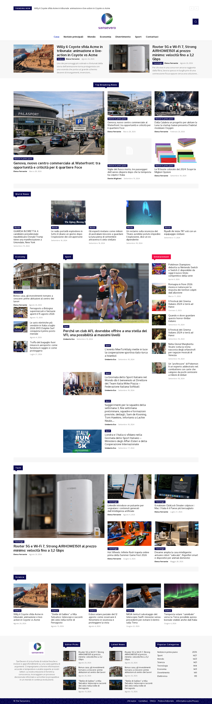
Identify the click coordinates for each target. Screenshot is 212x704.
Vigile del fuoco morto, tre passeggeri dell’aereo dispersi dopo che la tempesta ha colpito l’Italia (129, 172)
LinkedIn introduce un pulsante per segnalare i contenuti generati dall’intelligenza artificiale (126, 508)
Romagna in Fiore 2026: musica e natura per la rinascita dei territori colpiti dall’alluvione (182, 288)
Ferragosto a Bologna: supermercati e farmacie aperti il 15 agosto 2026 (42, 311)
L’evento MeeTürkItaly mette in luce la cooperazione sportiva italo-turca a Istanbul (126, 352)
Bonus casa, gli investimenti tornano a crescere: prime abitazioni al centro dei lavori (34, 298)
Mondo (17, 227)
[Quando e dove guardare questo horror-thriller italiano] (159, 319)
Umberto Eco (68, 339)
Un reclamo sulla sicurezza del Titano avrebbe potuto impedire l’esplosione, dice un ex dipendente (143, 235)
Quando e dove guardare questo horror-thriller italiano (181, 318)
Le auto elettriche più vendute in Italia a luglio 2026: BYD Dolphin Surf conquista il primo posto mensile (42, 328)
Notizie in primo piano (23, 159)
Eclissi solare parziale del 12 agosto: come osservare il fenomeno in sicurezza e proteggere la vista (103, 618)
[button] (195, 22)
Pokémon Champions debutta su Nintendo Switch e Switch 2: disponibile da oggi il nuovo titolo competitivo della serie (183, 270)
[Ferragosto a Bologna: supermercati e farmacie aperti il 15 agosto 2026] (20, 312)
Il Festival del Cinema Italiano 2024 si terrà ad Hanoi (180, 304)
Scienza (61, 59)
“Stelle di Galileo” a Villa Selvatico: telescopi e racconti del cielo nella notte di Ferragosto (67, 618)
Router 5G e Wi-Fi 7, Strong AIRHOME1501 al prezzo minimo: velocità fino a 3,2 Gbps (73, 8)
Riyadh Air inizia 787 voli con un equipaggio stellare (180, 232)
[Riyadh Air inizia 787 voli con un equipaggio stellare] (181, 213)
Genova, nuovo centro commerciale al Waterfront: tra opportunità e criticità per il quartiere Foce (57, 165)
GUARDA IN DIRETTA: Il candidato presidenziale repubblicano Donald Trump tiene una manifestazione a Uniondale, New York (28, 237)
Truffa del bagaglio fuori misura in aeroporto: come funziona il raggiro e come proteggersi (43, 346)
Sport (66, 326)
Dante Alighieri (115, 178)
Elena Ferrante (72, 59)
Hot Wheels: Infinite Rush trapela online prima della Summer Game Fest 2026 (128, 554)
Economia (18, 292)
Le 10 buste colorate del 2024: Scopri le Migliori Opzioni (175, 171)
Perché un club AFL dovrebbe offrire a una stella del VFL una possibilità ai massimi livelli (105, 333)
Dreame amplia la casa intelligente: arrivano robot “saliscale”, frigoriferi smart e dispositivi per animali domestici (176, 555)
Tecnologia (157, 63)
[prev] (192, 8)
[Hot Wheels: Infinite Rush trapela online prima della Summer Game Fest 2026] (129, 533)
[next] (196, 8)
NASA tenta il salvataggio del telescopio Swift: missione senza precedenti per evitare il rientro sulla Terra (143, 618)
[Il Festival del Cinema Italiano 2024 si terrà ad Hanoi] (159, 305)
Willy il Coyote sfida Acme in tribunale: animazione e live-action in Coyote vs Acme (80, 50)
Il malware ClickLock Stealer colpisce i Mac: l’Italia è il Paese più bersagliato (174, 507)
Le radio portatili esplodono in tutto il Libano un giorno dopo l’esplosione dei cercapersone (67, 234)
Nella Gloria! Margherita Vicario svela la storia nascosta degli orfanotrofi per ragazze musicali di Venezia (181, 350)
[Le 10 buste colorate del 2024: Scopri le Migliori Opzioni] (176, 150)
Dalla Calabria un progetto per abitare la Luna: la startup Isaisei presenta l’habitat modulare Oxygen (176, 125)
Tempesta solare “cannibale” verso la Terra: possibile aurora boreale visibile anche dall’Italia (180, 617)
